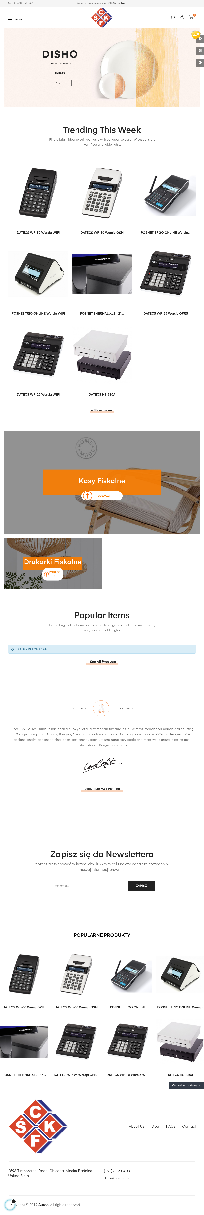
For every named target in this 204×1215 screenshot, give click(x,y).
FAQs (170, 1126)
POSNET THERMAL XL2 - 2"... (102, 313)
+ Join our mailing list (101, 789)
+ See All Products (101, 662)
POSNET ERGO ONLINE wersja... (165, 233)
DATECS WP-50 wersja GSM (102, 233)
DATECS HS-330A (102, 394)
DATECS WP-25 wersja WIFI (38, 394)
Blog (155, 1126)
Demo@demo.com (116, 1178)
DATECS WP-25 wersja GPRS (165, 313)
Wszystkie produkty (186, 1085)
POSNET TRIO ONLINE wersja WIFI (38, 313)
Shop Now (120, 3)
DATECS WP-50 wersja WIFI (38, 233)
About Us (136, 1126)
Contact (189, 1126)
